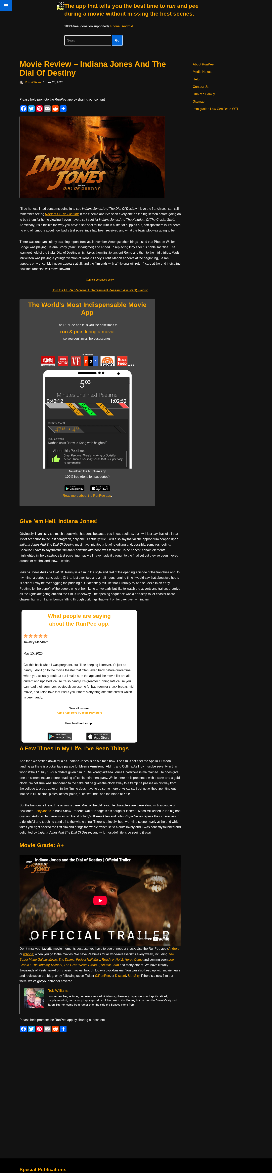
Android (127, 26)
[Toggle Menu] (6, 5)
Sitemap (198, 101)
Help (196, 79)
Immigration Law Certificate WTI (215, 109)
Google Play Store (90, 712)
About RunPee (203, 64)
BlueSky (133, 975)
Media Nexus (202, 71)
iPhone (115, 26)
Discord (120, 975)
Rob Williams (33, 82)
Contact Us (200, 86)
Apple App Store (67, 712)
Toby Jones (43, 811)
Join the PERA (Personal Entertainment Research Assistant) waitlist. (100, 290)
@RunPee (102, 975)
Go (117, 40)
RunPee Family (204, 94)
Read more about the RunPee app (87, 495)
